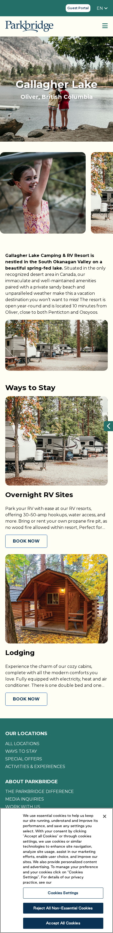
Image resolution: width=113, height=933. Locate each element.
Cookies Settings (63, 893)
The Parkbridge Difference (39, 791)
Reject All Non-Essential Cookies (63, 908)
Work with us (22, 806)
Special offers (23, 758)
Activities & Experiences (35, 766)
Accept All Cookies (63, 923)
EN (100, 8)
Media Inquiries (24, 799)
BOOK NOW (26, 541)
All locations (22, 743)
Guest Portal (78, 8)
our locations (26, 733)
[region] (56, 870)
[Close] (104, 816)
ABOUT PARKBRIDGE (31, 782)
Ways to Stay (21, 751)
